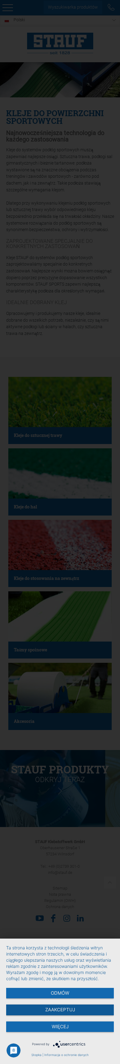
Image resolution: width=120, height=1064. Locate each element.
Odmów (60, 993)
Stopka (36, 1055)
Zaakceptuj (60, 1010)
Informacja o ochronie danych (66, 1055)
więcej (60, 1026)
